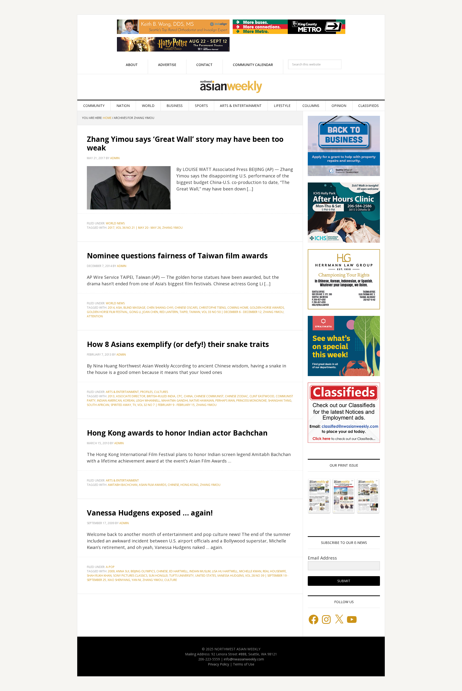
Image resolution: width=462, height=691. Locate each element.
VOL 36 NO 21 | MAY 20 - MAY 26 (138, 228)
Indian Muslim (200, 571)
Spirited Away (121, 405)
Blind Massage (134, 308)
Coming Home (237, 308)
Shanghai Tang (279, 400)
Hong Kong (189, 485)
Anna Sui (122, 571)
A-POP (110, 567)
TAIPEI (184, 312)
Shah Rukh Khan (99, 576)
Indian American (109, 400)
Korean (129, 400)
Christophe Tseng (212, 308)
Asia (119, 308)
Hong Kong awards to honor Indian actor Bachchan (177, 433)
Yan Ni (136, 580)
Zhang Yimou (172, 228)
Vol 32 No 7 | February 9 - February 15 (166, 405)
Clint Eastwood (262, 396)
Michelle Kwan (250, 571)
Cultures (161, 392)
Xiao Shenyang (119, 580)
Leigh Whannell (148, 400)
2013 (111, 396)
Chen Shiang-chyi (160, 308)
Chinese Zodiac (236, 396)
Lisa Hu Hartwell (225, 571)
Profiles (146, 392)
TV (134, 405)
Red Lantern (169, 312)
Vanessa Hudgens (230, 576)
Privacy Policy (218, 664)
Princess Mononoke (251, 400)
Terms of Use (243, 664)
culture (170, 580)
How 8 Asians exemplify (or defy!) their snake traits (178, 344)
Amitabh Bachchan (122, 485)
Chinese (173, 485)
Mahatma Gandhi (174, 400)
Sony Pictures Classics (130, 576)
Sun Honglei (158, 576)
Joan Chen (150, 312)
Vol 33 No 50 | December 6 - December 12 (232, 312)
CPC (179, 396)
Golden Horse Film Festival (107, 312)
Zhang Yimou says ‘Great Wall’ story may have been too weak (185, 143)
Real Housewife (274, 571)
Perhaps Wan (225, 400)
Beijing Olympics (143, 571)
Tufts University (181, 576)
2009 (111, 571)
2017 (111, 228)
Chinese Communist (209, 396)
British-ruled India (161, 396)
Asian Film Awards (152, 485)
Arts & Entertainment (122, 392)
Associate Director (130, 396)
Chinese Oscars (186, 308)
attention (95, 316)
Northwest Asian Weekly (231, 87)
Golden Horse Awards (267, 308)
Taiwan (194, 312)
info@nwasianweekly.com (244, 659)
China (188, 396)
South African (98, 405)
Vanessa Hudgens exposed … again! (150, 513)
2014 (111, 308)
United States (205, 576)
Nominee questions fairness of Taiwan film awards (177, 256)
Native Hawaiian (201, 400)
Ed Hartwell (178, 571)
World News (115, 223)
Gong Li (135, 312)
